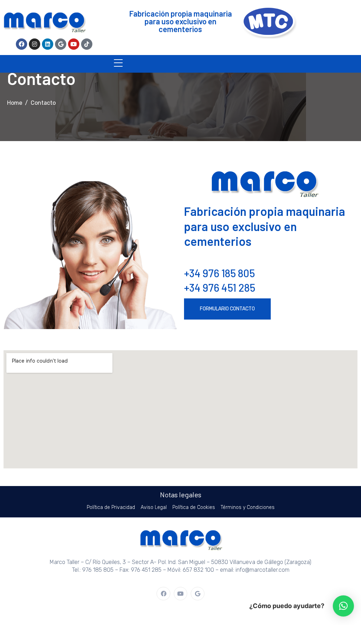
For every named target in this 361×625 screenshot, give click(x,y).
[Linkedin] (47, 44)
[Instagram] (34, 44)
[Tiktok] (86, 44)
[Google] (60, 44)
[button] (343, 606)
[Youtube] (73, 44)
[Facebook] (21, 44)
